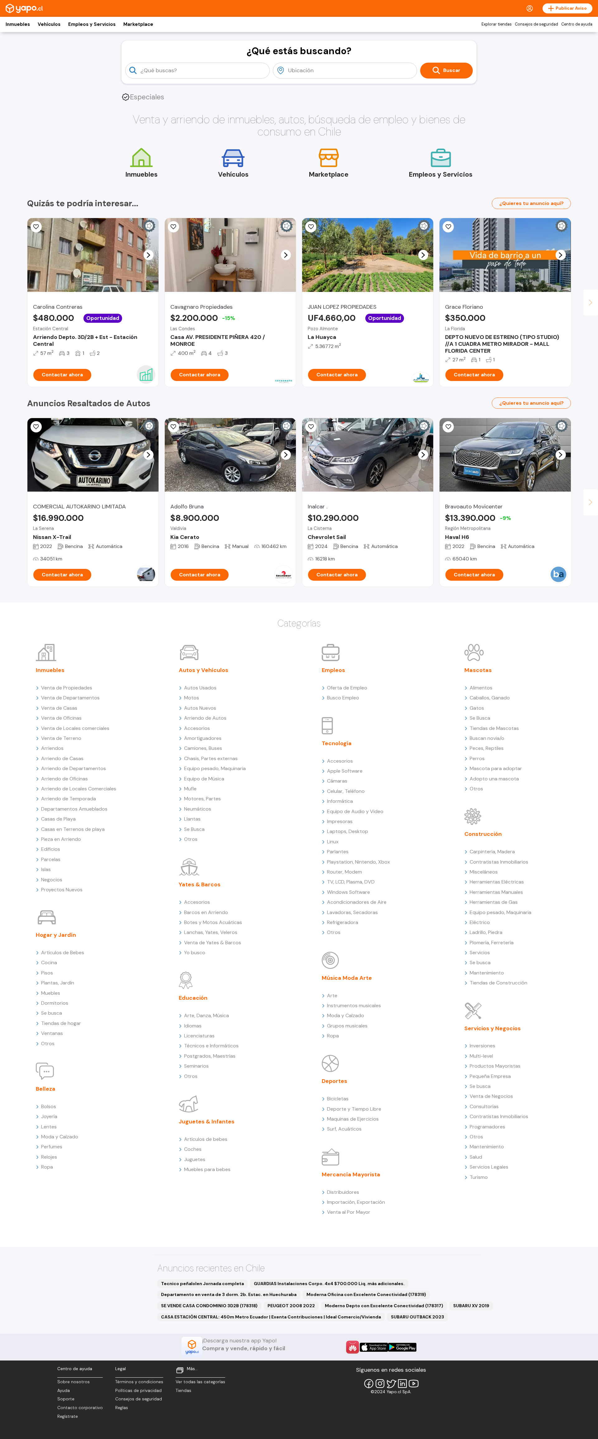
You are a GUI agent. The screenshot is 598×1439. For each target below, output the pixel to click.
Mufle (190, 788)
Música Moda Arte (347, 978)
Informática (340, 801)
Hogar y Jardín (56, 935)
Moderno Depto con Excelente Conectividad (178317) (384, 1305)
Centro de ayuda (576, 24)
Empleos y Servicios (92, 24)
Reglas (121, 1407)
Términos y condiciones (139, 1381)
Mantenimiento (487, 973)
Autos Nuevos (200, 708)
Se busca (51, 1013)
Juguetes (194, 1159)
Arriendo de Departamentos (73, 768)
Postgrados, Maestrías (209, 1056)
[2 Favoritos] (36, 426)
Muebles (50, 993)
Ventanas (52, 1033)
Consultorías (484, 1106)
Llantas (192, 819)
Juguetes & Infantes (207, 1121)
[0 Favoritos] (173, 226)
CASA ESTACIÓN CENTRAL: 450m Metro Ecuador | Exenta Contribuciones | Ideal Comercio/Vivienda (271, 1317)
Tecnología (337, 743)
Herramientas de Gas (494, 902)
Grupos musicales (347, 1025)
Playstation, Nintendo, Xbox (358, 862)
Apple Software (345, 771)
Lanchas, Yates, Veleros (210, 932)
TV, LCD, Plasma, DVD (351, 882)
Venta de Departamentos (70, 697)
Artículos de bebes (205, 1139)
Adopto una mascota (494, 778)
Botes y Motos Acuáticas (213, 922)
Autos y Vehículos (203, 670)
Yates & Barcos (200, 884)
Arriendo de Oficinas (64, 778)
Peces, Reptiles (487, 748)
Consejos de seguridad (536, 24)
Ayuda (63, 1390)
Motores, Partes (202, 798)
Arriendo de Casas (62, 758)
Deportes (334, 1081)
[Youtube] (413, 1383)
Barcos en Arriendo (206, 912)
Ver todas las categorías (200, 1381)
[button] (148, 255)
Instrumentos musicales (354, 1005)
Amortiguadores (202, 738)
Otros (48, 1043)
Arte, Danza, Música (206, 1015)
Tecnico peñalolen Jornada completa (202, 1283)
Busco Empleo (343, 697)
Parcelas (50, 859)
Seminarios (196, 1066)
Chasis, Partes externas (211, 758)
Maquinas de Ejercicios (353, 1119)
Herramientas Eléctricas (497, 882)
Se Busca (194, 829)
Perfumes (51, 1146)
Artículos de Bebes (62, 952)
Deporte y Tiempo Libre (354, 1109)
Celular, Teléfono (346, 791)
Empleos (333, 670)
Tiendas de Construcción (498, 982)
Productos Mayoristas (495, 1066)
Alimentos (481, 687)
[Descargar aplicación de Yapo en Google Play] (402, 1347)
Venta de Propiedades (66, 687)
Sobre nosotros (73, 1381)
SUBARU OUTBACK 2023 (417, 1317)
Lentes (49, 1126)
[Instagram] (380, 1383)
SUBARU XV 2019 (471, 1305)
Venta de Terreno (61, 738)
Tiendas (183, 1390)
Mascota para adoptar (496, 768)
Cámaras (337, 781)
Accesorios (197, 728)
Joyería (49, 1116)
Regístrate (67, 1416)
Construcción (483, 834)
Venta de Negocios (491, 1096)
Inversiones (482, 1045)
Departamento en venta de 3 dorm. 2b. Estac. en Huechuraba (229, 1294)
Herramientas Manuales (496, 892)
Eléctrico (480, 922)
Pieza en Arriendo (61, 839)
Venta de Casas (59, 708)
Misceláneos (484, 872)
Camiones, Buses (203, 748)
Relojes (49, 1157)
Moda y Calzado (59, 1136)
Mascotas (478, 670)
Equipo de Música (204, 778)
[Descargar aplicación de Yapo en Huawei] (352, 1347)
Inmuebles (18, 24)
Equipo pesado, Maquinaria (215, 768)
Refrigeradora (342, 922)
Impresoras (340, 821)
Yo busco (194, 952)
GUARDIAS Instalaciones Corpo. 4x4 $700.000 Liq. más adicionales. (329, 1283)
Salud (476, 1157)
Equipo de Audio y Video (355, 811)
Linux (333, 841)
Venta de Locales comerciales (75, 728)
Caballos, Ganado (490, 697)
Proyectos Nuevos (62, 889)
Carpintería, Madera (492, 851)
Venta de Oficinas (61, 718)
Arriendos (52, 748)
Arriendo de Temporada (68, 798)
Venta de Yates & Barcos (212, 942)
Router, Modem (344, 872)
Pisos (47, 973)
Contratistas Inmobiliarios (499, 862)
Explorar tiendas (497, 24)
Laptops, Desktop (347, 831)
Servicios (480, 952)
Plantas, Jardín (57, 982)
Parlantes (338, 851)
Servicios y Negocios (492, 1028)
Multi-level (481, 1056)
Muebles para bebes (207, 1169)
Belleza (45, 1089)
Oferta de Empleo (347, 687)
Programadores (487, 1126)
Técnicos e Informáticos (211, 1045)
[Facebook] (368, 1383)
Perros (477, 758)
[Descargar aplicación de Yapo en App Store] (374, 1347)
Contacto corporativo (80, 1407)
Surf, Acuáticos (344, 1129)
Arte (332, 995)
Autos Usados (200, 687)
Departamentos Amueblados (74, 809)
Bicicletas (338, 1098)
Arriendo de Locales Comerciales (78, 788)
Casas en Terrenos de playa (73, 829)
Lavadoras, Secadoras (352, 912)
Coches (193, 1149)
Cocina (49, 962)
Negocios (51, 879)
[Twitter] (391, 1383)
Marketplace (138, 24)
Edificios (50, 849)
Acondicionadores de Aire (357, 902)
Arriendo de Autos (205, 718)
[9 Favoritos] (36, 226)
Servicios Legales (489, 1167)
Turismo (479, 1177)
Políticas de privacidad (138, 1390)
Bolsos (48, 1106)
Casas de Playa (58, 819)
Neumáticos (197, 809)
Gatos (477, 708)
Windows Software (348, 892)
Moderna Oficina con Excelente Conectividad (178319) (366, 1294)
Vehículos (49, 24)
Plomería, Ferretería (492, 942)
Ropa (47, 1167)
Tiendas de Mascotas (494, 728)
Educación (193, 998)
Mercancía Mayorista (351, 1174)
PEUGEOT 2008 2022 (291, 1305)
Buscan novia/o (487, 738)
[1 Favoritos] (310, 426)
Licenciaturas (199, 1035)
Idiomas (193, 1025)
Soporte (65, 1399)
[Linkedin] (402, 1383)
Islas (46, 869)
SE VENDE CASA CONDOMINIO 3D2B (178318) (209, 1305)
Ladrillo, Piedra (486, 932)
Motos (191, 697)
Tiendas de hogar (61, 1023)
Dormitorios (54, 1003)
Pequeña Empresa (490, 1076)
